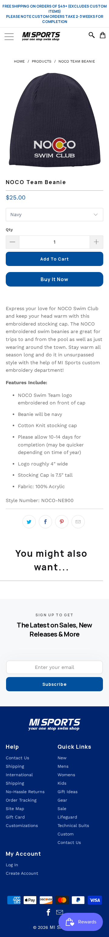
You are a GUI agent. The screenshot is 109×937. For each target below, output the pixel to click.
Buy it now (54, 279)
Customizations (22, 825)
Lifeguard (67, 817)
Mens (63, 766)
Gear (62, 800)
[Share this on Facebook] (45, 521)
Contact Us (69, 842)
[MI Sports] (54, 37)
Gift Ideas (68, 791)
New (62, 757)
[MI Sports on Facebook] (48, 912)
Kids (62, 783)
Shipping (15, 766)
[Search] (93, 35)
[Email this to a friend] (78, 521)
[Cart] (103, 35)
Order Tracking (21, 800)
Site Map (15, 808)
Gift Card (15, 817)
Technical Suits (73, 825)
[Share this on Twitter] (29, 521)
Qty (9, 229)
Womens (66, 774)
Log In (12, 864)
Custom (66, 834)
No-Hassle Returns (25, 791)
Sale (62, 808)
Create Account (22, 873)
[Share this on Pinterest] (61, 521)
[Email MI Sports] (59, 912)
